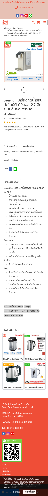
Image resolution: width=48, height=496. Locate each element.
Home (4, 467)
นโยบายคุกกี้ (12, 487)
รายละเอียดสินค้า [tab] (12, 181)
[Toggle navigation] (45, 22)
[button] (32, 22)
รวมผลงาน (6, 474)
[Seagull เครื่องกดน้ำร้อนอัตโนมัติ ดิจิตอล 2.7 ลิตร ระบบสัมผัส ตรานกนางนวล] (24, 62)
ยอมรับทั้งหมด (30, 492)
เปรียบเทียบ (29, 146)
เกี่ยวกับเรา (6, 471)
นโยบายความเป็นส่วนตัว (31, 484)
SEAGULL (14, 160)
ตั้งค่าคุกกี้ (16, 492)
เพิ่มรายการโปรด (11, 146)
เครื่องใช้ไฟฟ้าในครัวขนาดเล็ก (23, 152)
